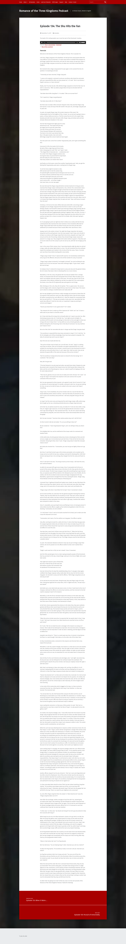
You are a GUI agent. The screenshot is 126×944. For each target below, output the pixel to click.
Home (20, 2)
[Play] (42, 42)
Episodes (56, 33)
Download (58, 45)
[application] (63, 42)
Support (61, 2)
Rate (66, 2)
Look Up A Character (46, 2)
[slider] (83, 42)
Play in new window (50, 45)
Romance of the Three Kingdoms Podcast (43, 10)
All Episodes (32, 2)
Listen (38, 2)
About (25, 2)
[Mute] (80, 42)
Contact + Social (72, 2)
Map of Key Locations (47, 47)
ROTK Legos (55, 2)
